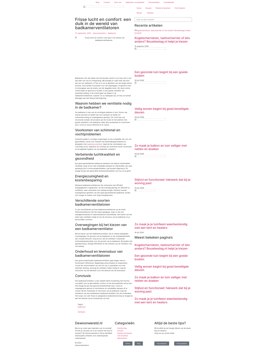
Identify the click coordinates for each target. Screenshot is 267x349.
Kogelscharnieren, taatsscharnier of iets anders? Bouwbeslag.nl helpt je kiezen (162, 39)
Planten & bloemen (163, 8)
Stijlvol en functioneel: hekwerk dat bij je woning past (162, 181)
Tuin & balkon (179, 8)
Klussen (148, 8)
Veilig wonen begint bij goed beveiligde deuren (162, 110)
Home (139, 8)
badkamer (82, 307)
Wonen (139, 13)
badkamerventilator (95, 144)
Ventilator (81, 312)
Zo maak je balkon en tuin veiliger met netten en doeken (161, 147)
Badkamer (112, 33)
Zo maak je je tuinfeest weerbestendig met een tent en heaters (161, 226)
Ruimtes (150, 13)
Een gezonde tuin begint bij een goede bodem (161, 73)
